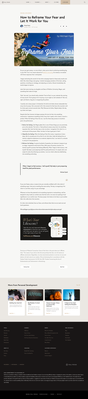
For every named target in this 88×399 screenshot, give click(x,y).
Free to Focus (27, 333)
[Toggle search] (84, 2)
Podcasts (67, 335)
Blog (66, 330)
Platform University (48, 72)
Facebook (6, 364)
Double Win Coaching (29, 350)
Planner (37, 2)
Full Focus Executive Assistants (31, 337)
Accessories (6, 342)
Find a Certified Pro (28, 353)
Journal (5, 335)
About (46, 2)
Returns (46, 350)
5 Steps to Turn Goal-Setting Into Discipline (70, 303)
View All (78, 285)
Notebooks (6, 337)
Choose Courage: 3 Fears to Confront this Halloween (53, 304)
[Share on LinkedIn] (66, 26)
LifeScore (65, 2)
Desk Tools (6, 340)
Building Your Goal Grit (16, 303)
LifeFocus (26, 330)
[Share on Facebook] (60, 26)
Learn (27, 2)
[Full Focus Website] (71, 364)
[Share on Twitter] (63, 26)
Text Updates (68, 340)
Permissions (43, 394)
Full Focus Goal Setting (29, 335)
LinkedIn (21, 364)
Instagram (14, 364)
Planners (5, 333)
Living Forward (48, 340)
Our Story (6, 350)
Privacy (59, 394)
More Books (47, 342)
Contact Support (48, 355)
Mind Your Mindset (49, 330)
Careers (5, 353)
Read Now (12, 313)
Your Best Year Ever (49, 337)
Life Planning (6, 330)
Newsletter (67, 333)
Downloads (67, 337)
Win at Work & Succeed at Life (51, 333)
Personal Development (26, 13)
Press (5, 355)
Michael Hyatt (27, 25)
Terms (52, 394)
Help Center (47, 353)
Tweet (67, 180)
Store (57, 2)
